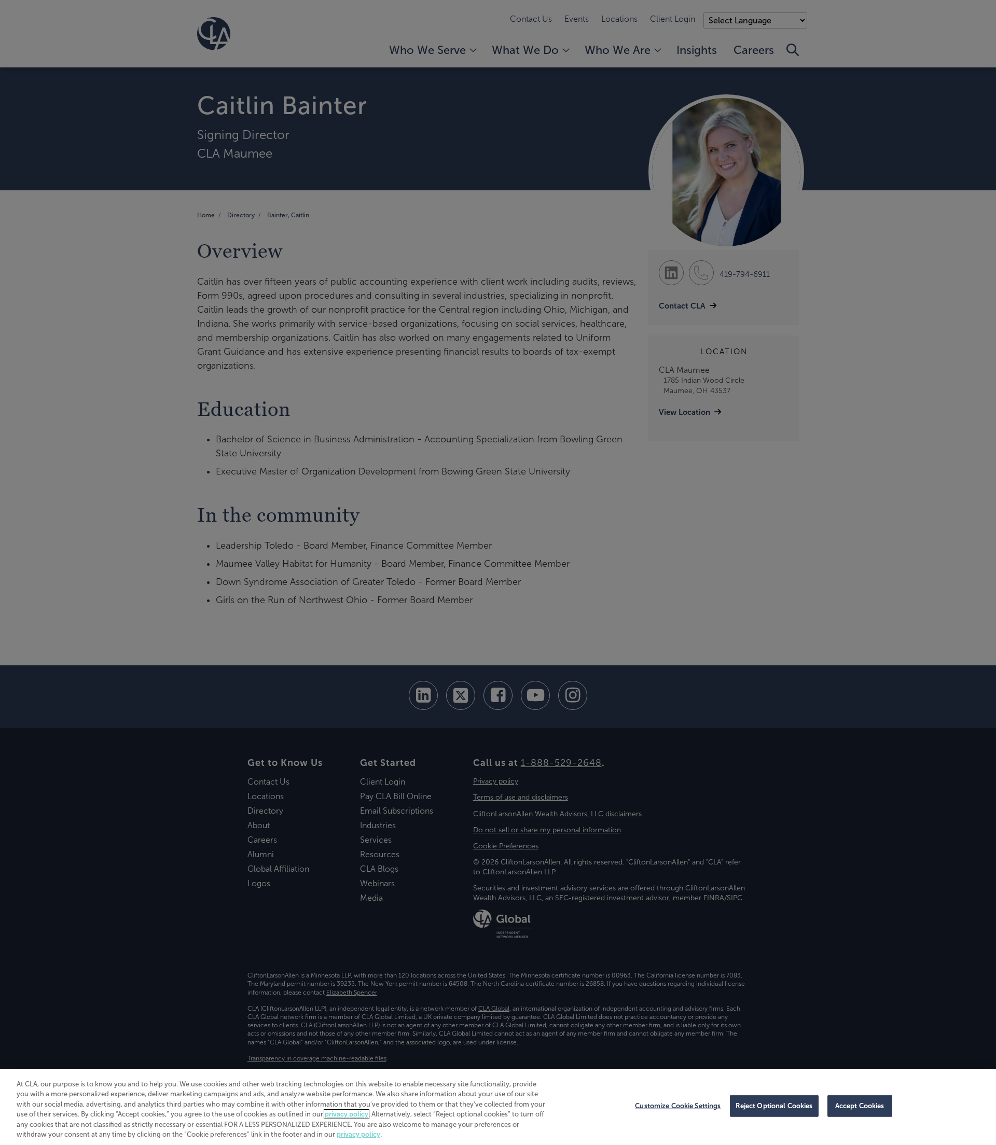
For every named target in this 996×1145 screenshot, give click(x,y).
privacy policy (346, 1114)
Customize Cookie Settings (678, 1106)
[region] (498, 1107)
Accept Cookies (859, 1106)
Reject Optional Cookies (774, 1106)
